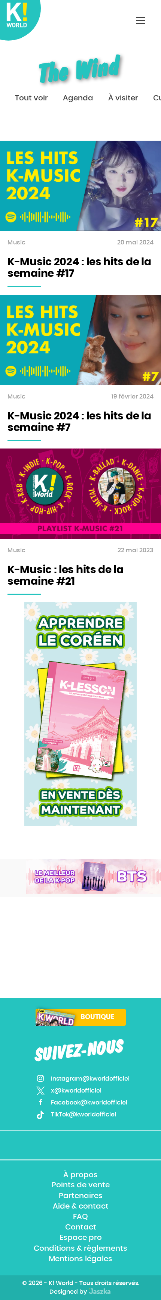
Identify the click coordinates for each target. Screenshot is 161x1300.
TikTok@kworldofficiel (83, 1115)
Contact (80, 1227)
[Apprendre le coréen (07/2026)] (80, 714)
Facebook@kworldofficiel (89, 1103)
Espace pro (81, 1238)
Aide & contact (81, 1206)
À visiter (123, 98)
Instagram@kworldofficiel (90, 1079)
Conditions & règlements (80, 1248)
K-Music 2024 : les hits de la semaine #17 (79, 268)
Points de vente (81, 1185)
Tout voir (31, 98)
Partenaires (81, 1196)
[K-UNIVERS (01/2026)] (93, 876)
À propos (80, 1175)
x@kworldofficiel (76, 1091)
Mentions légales (80, 1259)
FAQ (80, 1217)
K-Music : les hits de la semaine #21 (65, 576)
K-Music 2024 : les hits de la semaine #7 (79, 422)
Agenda (78, 98)
